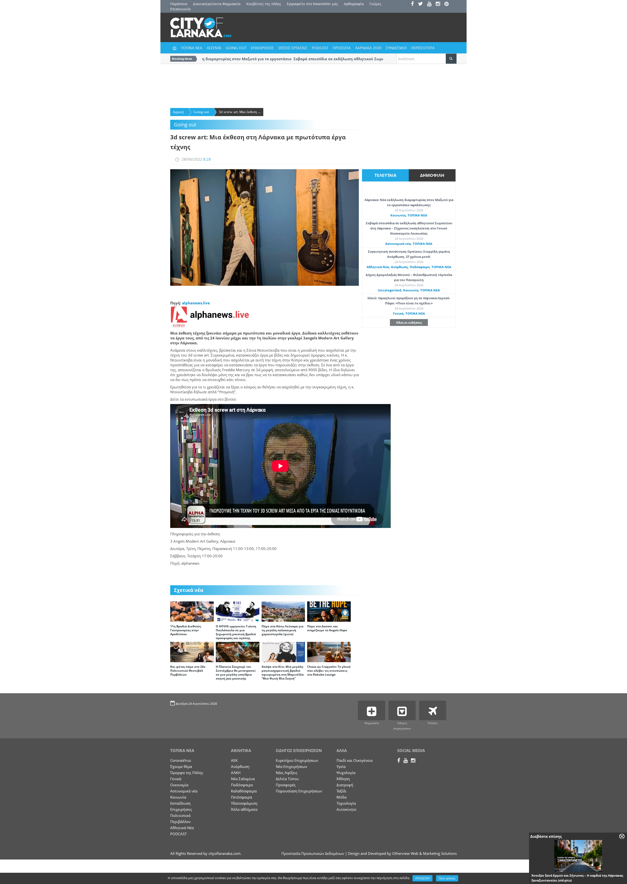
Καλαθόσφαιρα (244, 790)
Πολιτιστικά (180, 815)
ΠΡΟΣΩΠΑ (342, 47)
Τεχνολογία (346, 803)
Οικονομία (179, 784)
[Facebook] (414, 4)
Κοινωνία (398, 215)
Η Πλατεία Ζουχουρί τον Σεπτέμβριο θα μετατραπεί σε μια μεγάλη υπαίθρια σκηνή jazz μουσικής (236, 673)
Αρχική (178, 112)
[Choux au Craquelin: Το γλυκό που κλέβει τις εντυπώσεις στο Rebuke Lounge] (329, 651)
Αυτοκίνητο (346, 809)
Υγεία (341, 766)
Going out (201, 112)
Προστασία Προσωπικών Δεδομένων (312, 853)
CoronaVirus (180, 760)
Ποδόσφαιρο (420, 267)
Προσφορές (286, 784)
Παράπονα (178, 3)
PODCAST (320, 47)
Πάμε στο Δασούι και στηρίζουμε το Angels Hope (327, 628)
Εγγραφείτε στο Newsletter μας (312, 3)
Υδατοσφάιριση (244, 803)
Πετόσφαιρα (241, 797)
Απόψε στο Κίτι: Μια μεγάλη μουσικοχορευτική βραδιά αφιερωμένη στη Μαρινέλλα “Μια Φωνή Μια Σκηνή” (283, 673)
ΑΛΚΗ (236, 772)
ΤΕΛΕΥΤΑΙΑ (385, 175)
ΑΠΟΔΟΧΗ (422, 878)
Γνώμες (375, 3)
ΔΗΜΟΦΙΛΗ (432, 175)
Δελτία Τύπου (287, 778)
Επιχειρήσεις (181, 809)
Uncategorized (389, 290)
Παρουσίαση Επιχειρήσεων (299, 790)
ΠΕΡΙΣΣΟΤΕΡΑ (423, 47)
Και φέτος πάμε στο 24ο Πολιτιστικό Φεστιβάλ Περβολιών (187, 671)
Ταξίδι (342, 790)
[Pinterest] (448, 4)
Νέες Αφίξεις (286, 772)
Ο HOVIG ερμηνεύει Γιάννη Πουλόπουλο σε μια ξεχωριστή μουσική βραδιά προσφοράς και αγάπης (236, 632)
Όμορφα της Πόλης (186, 772)
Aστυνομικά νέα (398, 243)
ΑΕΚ (234, 760)
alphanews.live (196, 302)
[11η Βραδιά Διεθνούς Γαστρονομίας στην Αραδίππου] (192, 611)
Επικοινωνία (180, 9)
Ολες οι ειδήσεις (409, 322)
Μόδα (342, 797)
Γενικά (398, 313)
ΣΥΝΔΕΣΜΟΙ (396, 47)
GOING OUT (236, 47)
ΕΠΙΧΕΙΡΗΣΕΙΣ (262, 47)
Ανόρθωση (399, 267)
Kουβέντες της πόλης (263, 3)
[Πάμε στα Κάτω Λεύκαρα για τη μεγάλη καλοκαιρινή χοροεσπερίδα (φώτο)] (283, 611)
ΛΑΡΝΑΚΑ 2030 (368, 47)
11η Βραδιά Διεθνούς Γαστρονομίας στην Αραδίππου (185, 630)
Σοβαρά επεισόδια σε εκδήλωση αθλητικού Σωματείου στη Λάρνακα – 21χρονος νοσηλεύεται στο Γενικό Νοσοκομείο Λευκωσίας (409, 228)
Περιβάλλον (180, 821)
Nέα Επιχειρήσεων (291, 766)
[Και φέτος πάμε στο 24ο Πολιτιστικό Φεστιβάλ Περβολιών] (192, 651)
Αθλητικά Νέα (378, 267)
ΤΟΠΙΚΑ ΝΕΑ (191, 47)
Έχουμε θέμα (181, 766)
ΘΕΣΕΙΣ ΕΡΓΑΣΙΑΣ (292, 47)
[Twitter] (422, 4)
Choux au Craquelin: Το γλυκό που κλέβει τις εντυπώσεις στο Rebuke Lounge (328, 671)
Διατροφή (345, 784)
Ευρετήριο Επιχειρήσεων (297, 760)
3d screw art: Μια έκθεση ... (240, 112)
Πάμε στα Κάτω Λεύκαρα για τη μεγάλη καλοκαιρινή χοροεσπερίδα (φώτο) (282, 630)
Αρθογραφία (354, 3)
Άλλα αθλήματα (244, 809)
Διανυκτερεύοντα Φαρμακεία (217, 3)
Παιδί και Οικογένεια (355, 760)
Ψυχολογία (346, 772)
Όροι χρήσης (447, 878)
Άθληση (343, 778)
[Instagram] (439, 4)
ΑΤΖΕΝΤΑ (214, 47)
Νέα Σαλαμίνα (243, 778)
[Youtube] (431, 4)
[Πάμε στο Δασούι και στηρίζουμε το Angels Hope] (329, 611)
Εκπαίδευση (180, 803)
